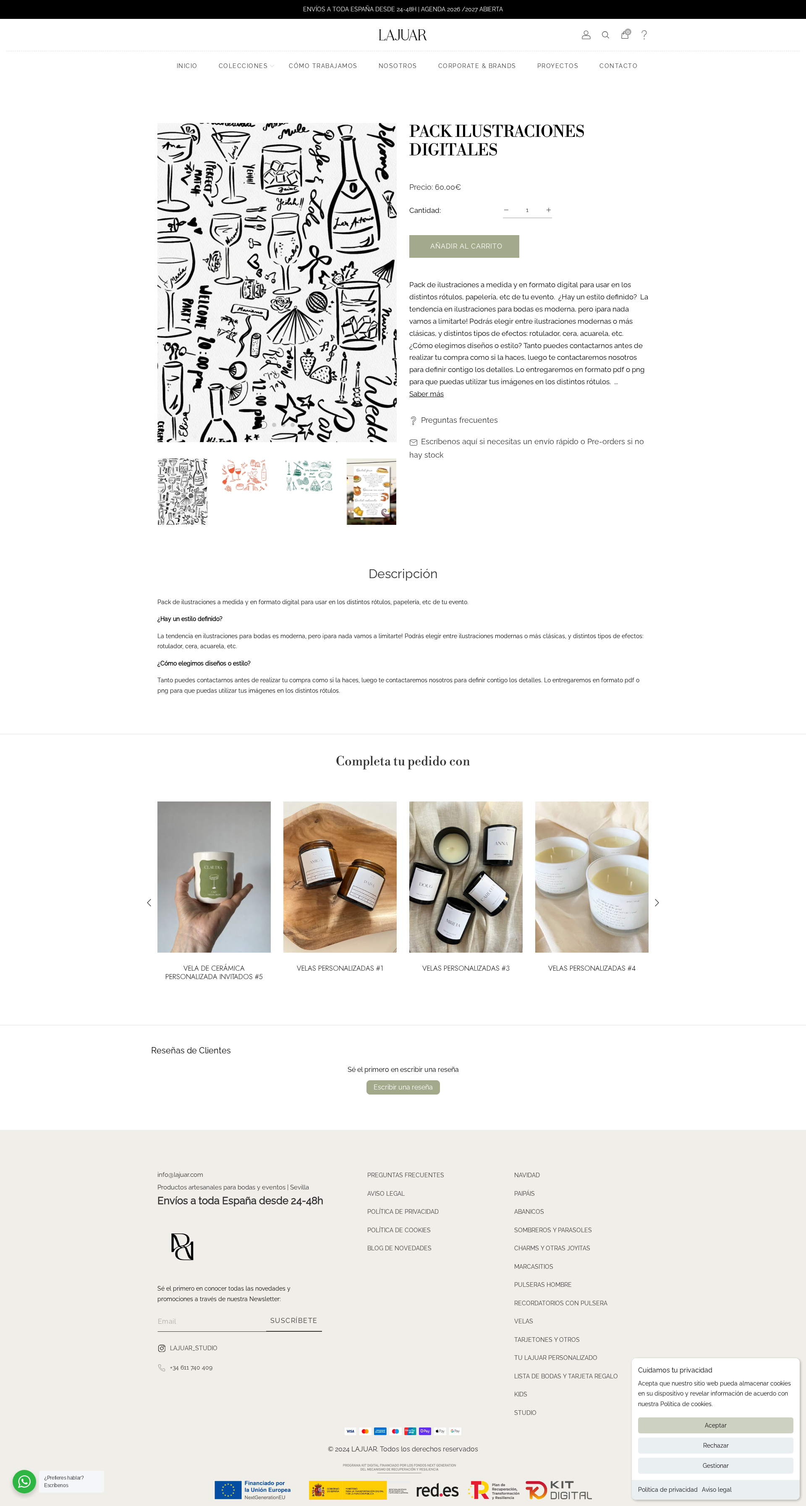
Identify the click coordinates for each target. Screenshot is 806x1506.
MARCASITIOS (533, 1266)
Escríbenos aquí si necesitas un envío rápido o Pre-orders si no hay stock (526, 448)
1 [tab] (263, 425)
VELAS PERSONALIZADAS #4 (592, 968)
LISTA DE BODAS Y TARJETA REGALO (566, 1376)
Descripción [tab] (403, 574)
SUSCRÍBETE (294, 1321)
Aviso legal (717, 1489)
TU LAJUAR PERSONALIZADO (555, 1357)
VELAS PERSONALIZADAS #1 (340, 968)
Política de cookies (399, 1230)
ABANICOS (529, 1211)
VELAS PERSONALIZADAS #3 (466, 968)
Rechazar (716, 1445)
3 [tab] (283, 425)
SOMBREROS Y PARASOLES (553, 1230)
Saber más (426, 394)
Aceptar (716, 1425)
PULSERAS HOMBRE (543, 1284)
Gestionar (716, 1465)
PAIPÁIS (524, 1193)
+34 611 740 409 (191, 1367)
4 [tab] (292, 425)
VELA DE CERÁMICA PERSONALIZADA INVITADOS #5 (214, 972)
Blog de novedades (399, 1248)
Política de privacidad (668, 1489)
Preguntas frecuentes (459, 420)
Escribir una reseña (403, 1087)
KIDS (520, 1394)
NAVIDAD (527, 1175)
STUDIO (525, 1412)
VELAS (523, 1321)
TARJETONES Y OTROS (547, 1339)
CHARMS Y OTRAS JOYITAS (552, 1248)
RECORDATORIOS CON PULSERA (560, 1303)
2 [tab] (274, 425)
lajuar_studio (193, 1348)
